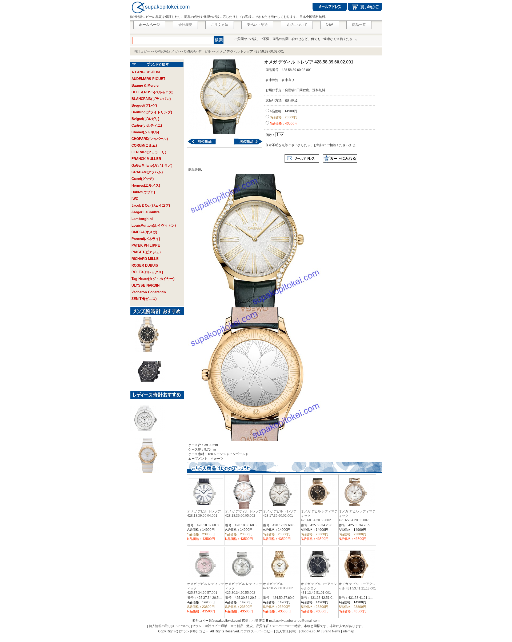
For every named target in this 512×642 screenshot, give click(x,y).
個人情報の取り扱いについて (169, 626)
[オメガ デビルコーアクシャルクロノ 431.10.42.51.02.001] (245, 144)
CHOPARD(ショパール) (149, 139)
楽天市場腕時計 (287, 631)
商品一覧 (359, 25)
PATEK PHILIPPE (145, 245)
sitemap (348, 631)
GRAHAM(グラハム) (147, 172)
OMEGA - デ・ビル (197, 51)
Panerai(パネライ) (145, 239)
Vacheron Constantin (148, 292)
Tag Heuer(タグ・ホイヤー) (152, 279)
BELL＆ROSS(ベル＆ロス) (152, 92)
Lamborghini (142, 219)
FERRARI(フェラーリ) (148, 152)
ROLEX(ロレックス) (147, 272)
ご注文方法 (219, 25)
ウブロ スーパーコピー (257, 631)
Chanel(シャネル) (145, 132)
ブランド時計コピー (194, 631)
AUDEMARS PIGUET (148, 79)
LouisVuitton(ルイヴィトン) (153, 225)
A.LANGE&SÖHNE (146, 72)
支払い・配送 (257, 25)
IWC (134, 199)
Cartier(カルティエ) (146, 125)
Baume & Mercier (145, 85)
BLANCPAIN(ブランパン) (151, 99)
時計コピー (142, 51)
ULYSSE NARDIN (145, 285)
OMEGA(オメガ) (167, 51)
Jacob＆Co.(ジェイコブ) (150, 205)
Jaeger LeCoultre (145, 212)
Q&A (329, 24)
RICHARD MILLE (145, 259)
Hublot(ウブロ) (143, 192)
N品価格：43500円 (283, 123)
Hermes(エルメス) (145, 185)
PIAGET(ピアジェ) (146, 252)
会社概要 (185, 25)
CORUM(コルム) (144, 145)
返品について (296, 25)
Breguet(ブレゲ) (144, 105)
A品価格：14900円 (283, 111)
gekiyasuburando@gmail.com (297, 621)
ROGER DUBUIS (144, 265)
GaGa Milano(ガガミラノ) (151, 165)
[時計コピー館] (160, 13)
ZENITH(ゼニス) (144, 299)
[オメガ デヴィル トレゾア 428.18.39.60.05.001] (205, 144)
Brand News (331, 631)
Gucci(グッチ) (142, 179)
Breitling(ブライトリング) (151, 112)
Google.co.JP (310, 631)
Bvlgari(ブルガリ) (145, 119)
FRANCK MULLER (146, 159)
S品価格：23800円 (283, 117)
